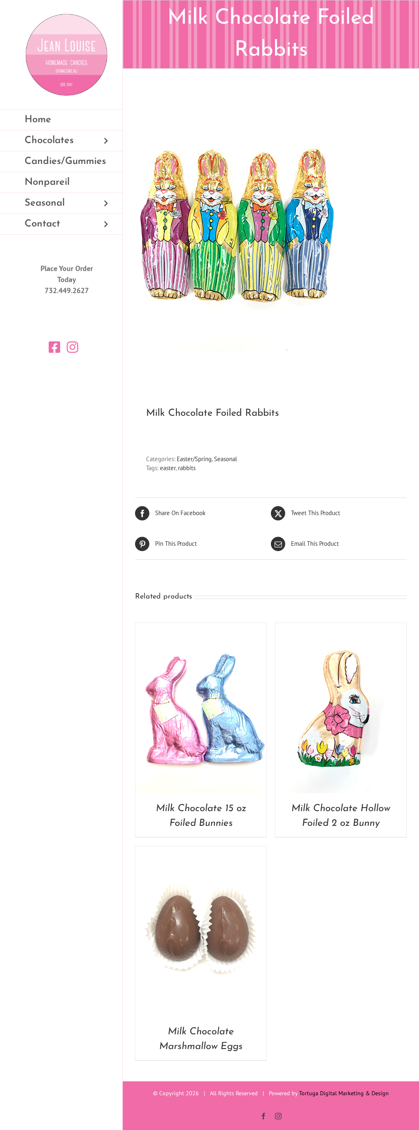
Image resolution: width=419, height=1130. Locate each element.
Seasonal (225, 459)
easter (168, 468)
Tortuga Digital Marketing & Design (344, 1093)
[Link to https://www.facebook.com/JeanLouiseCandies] (54, 347)
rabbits (187, 468)
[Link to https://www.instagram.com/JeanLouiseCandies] (72, 347)
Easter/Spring (194, 459)
